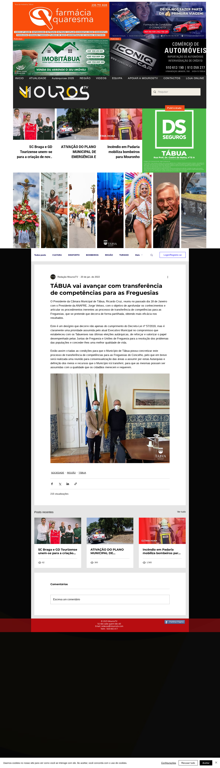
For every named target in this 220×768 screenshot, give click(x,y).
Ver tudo (181, 511)
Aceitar (206, 762)
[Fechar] (216, 762)
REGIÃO (109, 255)
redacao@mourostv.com (112, 626)
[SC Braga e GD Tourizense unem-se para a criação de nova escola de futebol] (57, 531)
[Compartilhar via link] (75, 483)
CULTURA (57, 255)
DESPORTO (74, 255)
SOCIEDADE (57, 472)
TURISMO (124, 255)
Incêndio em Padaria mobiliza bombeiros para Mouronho (161, 551)
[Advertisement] (96, 654)
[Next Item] (201, 210)
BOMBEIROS (92, 255)
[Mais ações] (168, 277)
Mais (137, 255)
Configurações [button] (168, 762)
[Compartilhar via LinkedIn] (67, 483)
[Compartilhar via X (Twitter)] (59, 483)
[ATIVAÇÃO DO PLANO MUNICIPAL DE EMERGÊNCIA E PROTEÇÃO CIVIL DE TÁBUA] (110, 531)
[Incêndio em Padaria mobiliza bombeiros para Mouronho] (162, 531)
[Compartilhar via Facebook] (51, 483)
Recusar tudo (188, 762)
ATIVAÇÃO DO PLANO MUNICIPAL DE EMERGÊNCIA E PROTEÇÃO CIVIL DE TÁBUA (107, 551)
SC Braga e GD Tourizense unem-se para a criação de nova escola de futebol (57, 551)
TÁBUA (82, 472)
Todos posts (40, 255)
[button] (84, 78)
